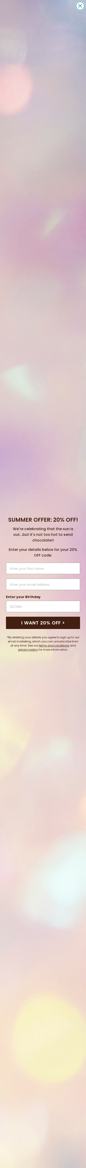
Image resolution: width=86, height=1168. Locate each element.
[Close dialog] (80, 6)
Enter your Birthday (23, 597)
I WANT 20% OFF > (43, 623)
